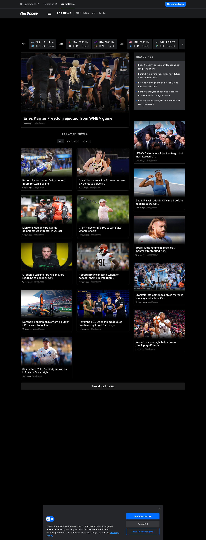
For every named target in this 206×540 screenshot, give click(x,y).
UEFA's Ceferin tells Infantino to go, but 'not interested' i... (159, 155)
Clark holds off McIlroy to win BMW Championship (100, 229)
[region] (103, 522)
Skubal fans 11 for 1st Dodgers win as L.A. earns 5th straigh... (44, 370)
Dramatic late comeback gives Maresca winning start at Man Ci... (159, 296)
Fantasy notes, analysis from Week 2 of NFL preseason (159, 102)
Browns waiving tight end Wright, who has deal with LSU (158, 84)
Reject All (143, 524)
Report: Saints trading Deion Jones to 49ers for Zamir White (44, 182)
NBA (86, 13)
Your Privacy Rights (142, 531)
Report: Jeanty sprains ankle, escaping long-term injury (158, 67)
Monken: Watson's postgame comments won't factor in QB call (42, 229)
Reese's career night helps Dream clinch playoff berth (156, 343)
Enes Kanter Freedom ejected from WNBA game (68, 118)
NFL (78, 13)
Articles (72, 141)
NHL (94, 13)
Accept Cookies (142, 516)
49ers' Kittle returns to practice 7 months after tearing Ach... (155, 249)
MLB (102, 13)
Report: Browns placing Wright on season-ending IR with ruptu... (99, 276)
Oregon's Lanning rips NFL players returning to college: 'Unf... (43, 276)
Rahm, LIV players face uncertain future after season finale (159, 76)
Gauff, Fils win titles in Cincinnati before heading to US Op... (159, 202)
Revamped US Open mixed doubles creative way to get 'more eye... (100, 323)
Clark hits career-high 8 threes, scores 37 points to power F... (102, 182)
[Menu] (49, 13)
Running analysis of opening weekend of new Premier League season (158, 93)
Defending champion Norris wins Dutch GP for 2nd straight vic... (45, 323)
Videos (86, 141)
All (61, 141)
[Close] (159, 509)
